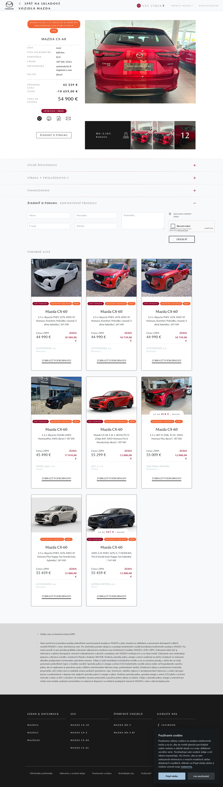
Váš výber (153, 5)
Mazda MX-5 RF (124, 732)
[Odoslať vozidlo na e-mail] (68, 118)
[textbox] (48, 215)
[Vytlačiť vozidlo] (49, 118)
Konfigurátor (209, 6)
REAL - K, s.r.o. (103, 135)
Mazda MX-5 (122, 725)
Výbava (33, 177)
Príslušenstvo (55, 177)
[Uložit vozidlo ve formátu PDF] (58, 118)
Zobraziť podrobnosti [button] (56, 360)
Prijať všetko (172, 776)
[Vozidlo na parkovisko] (39, 118)
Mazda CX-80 (80, 740)
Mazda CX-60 (56, 311)
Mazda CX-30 (80, 725)
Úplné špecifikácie (42, 165)
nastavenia (186, 766)
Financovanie (38, 190)
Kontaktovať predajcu (79, 203)
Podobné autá (38, 251)
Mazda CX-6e (80, 748)
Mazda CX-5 (79, 732)
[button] (170, 214)
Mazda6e (33, 740)
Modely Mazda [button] (181, 6)
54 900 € (68, 99)
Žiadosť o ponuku (42, 203)
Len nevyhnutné (201, 776)
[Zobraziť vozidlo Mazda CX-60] (56, 278)
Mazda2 (33, 725)
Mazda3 (33, 732)
